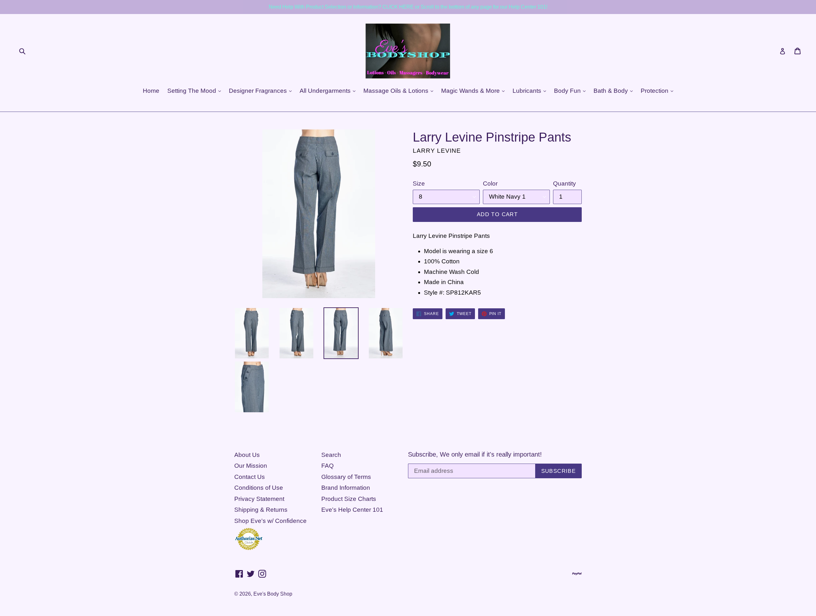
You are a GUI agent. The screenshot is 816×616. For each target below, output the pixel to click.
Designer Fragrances (258, 90)
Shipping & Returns (261, 509)
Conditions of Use (258, 487)
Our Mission (250, 465)
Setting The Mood (192, 90)
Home (151, 90)
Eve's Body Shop (272, 594)
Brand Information (345, 487)
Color (490, 183)
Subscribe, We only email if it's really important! (475, 454)
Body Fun (568, 90)
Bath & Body (612, 90)
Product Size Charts (348, 498)
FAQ (327, 465)
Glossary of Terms (346, 476)
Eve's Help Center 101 (352, 509)
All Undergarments (326, 90)
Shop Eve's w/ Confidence (270, 520)
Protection (655, 90)
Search (331, 454)
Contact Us (249, 476)
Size (419, 183)
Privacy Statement (259, 498)
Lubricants (528, 90)
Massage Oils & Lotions (396, 90)
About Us (247, 454)
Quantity (564, 183)
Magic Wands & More (471, 90)
